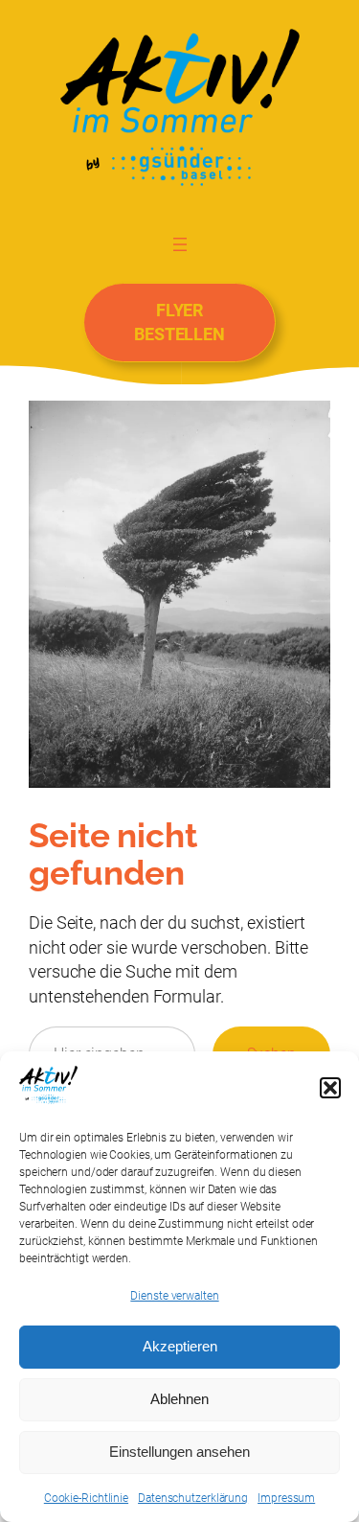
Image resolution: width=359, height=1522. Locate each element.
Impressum (286, 1498)
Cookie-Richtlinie (86, 1498)
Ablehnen (179, 1399)
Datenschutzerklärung (193, 1498)
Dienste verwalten (174, 1296)
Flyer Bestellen (179, 322)
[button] (330, 1087)
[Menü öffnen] (179, 243)
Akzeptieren (180, 1346)
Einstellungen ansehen (179, 1451)
